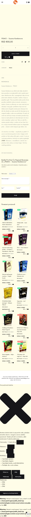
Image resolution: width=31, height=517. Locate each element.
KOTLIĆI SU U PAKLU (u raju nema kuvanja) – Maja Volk (22, 329)
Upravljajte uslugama (7, 461)
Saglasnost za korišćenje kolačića (10, 493)
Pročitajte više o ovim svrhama (10, 465)
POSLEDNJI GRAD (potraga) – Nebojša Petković (7, 303)
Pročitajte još (6, 309)
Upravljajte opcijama (7, 459)
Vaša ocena (4, 173)
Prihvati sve (5, 472)
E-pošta (19, 188)
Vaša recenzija (5, 178)
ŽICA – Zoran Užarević (22, 247)
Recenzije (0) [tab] (5, 81)
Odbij (16, 472)
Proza (10, 67)
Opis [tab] (3, 78)
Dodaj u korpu (15, 53)
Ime (3, 188)
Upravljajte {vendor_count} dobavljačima (13, 463)
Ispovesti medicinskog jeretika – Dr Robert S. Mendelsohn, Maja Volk (8, 249)
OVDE (3, 140)
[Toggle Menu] (2, 2)
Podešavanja (6, 476)
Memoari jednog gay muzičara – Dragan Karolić (7, 276)
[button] (15, 409)
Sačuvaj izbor (18, 476)
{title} (3, 482)
